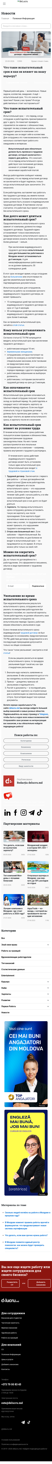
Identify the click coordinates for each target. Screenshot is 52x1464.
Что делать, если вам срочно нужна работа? (26, 1235)
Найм (4, 988)
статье (6, 653)
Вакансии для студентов (11, 1318)
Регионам (26, 759)
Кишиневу (26, 747)
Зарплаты (6, 994)
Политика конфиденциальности (14, 1444)
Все (3, 938)
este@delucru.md (12, 1403)
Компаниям (26, 753)
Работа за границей (10, 951)
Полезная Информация (11, 1354)
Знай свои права (9, 944)
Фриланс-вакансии (9, 1328)
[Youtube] (17, 1423)
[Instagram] (12, 1423)
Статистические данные (13, 969)
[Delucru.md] (10, 1300)
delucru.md (14, 708)
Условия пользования (10, 1440)
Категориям (26, 740)
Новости (5, 1012)
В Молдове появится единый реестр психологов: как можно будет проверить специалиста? (24, 1245)
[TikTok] (29, 1423)
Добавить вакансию (41, 1283)
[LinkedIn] (3, 1423)
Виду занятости (26, 766)
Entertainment (7, 975)
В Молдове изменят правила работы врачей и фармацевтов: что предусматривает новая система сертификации (27, 1225)
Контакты (5, 1369)
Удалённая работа (9, 1333)
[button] (41, 82)
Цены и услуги (7, 1359)
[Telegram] (23, 1423)
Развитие (5, 1000)
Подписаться (38, 586)
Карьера (5, 981)
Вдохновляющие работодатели (16, 957)
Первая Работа (8, 1006)
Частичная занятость (10, 1323)
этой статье (18, 325)
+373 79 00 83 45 (11, 1384)
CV (2, 1349)
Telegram (43, 714)
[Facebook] (7, 1423)
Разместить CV (12, 1283)
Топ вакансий (7, 963)
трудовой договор (29, 633)
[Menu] (4, 4)
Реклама (42, 1106)
